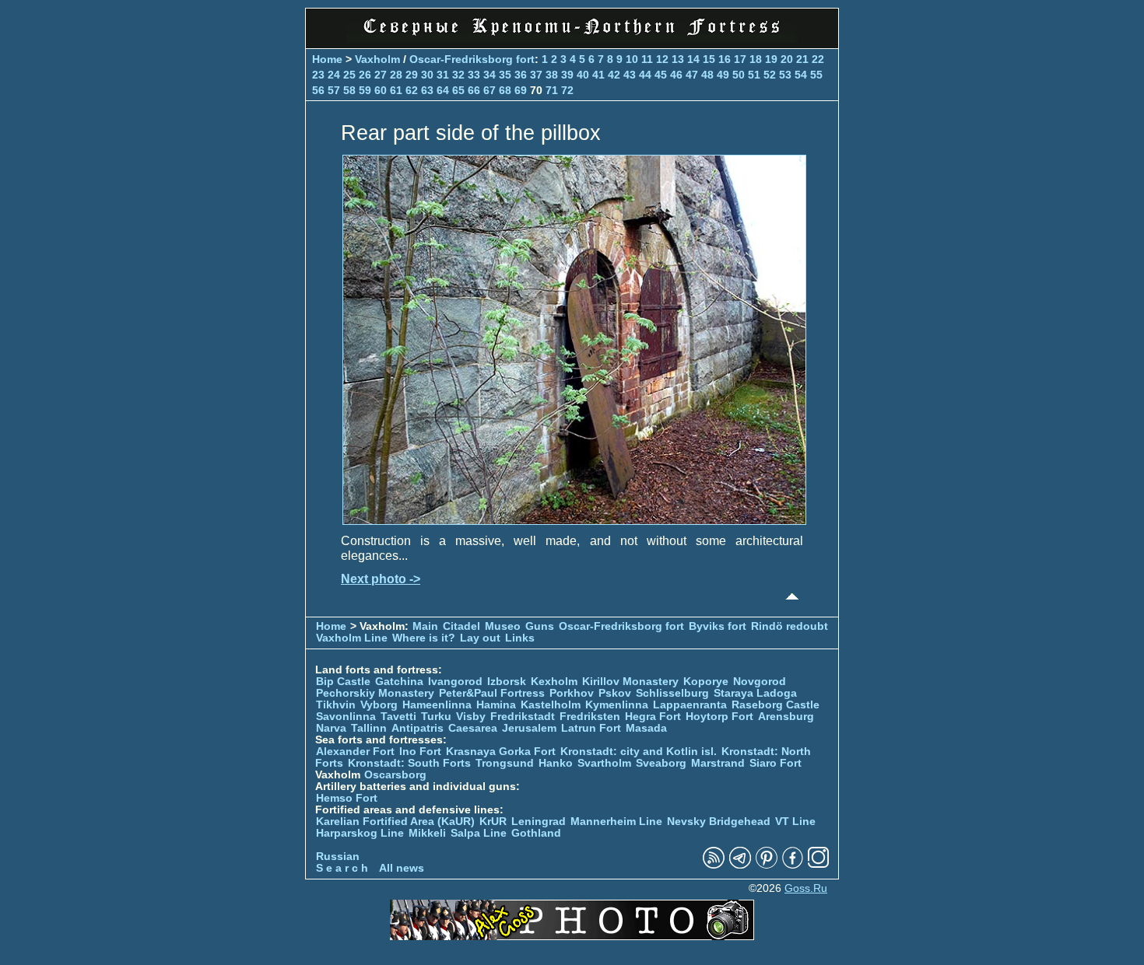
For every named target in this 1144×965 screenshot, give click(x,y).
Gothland (536, 833)
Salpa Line (479, 833)
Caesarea (472, 728)
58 (349, 90)
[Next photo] (574, 520)
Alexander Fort (355, 751)
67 (489, 90)
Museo (503, 626)
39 (567, 74)
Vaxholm (377, 59)
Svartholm (604, 763)
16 (724, 59)
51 (754, 74)
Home (327, 59)
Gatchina (399, 681)
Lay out (480, 638)
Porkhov (571, 693)
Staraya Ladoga (755, 693)
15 (709, 59)
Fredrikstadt (522, 716)
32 (458, 74)
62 (411, 90)
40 (583, 74)
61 (396, 90)
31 (443, 74)
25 (349, 74)
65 (458, 90)
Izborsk (506, 681)
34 (489, 74)
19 (771, 59)
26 (365, 74)
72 (567, 90)
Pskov (614, 693)
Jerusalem (529, 728)
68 (505, 90)
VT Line (795, 821)
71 (552, 90)
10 (632, 59)
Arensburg (786, 716)
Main (425, 626)
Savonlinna (346, 716)
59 (365, 90)
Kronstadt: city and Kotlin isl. (638, 751)
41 (598, 74)
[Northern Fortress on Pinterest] (766, 865)
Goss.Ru (805, 888)
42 (614, 74)
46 (676, 74)
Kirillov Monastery (630, 681)
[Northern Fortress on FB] (792, 865)
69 (520, 90)
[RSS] (714, 865)
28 (396, 74)
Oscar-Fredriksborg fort (472, 59)
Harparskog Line (360, 833)
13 (678, 59)
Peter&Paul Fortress (492, 693)
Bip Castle (343, 681)
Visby (471, 716)
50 (738, 74)
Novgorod (759, 681)
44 (645, 74)
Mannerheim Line (616, 821)
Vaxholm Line (352, 638)
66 (474, 90)
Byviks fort (717, 626)
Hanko (556, 763)
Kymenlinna (616, 705)
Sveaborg (661, 763)
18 (755, 59)
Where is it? (423, 638)
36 (520, 74)
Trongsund (504, 763)
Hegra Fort (653, 716)
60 (380, 90)
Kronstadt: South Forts (409, 763)
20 (787, 59)
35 (505, 74)
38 (552, 74)
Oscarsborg (395, 775)
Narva (331, 728)
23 (318, 74)
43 (629, 74)
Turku (436, 716)
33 (474, 74)
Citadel (461, 626)
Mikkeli (427, 833)
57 (334, 90)
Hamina (496, 705)
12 (662, 59)
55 (816, 74)
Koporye (705, 681)
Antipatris (417, 728)
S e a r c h (342, 868)
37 (536, 74)
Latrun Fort (591, 728)
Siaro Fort (775, 763)
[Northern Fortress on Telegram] (740, 865)
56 (318, 90)
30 (427, 74)
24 (334, 74)
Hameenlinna (437, 705)
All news (401, 868)
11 (647, 59)
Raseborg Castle (775, 705)
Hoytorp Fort (719, 716)
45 (660, 74)
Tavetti (398, 716)
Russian (338, 856)
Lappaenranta (690, 705)
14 (693, 59)
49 (723, 74)
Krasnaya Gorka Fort (501, 751)
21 (802, 59)
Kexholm (554, 681)
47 (692, 74)
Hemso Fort (346, 798)
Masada (646, 728)
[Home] (572, 38)
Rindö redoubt (789, 626)
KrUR (493, 821)
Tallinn (369, 728)
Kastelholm (551, 705)
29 (411, 74)
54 (801, 74)
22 (818, 59)
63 (427, 90)
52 (769, 74)
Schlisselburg (672, 693)
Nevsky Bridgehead (718, 821)
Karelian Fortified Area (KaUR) (395, 821)
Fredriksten (590, 716)
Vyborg (379, 705)
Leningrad (538, 821)
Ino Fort (420, 751)
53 (785, 74)
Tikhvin (336, 705)
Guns (539, 626)
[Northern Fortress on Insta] (819, 865)
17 (740, 59)
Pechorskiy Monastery (375, 693)
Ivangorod (455, 681)
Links (520, 638)
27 (380, 74)
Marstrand (718, 763)
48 (707, 74)
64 (443, 90)
